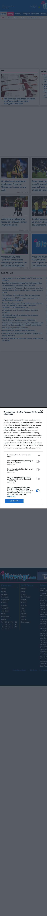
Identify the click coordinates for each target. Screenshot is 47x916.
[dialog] (23, 458)
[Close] (42, 412)
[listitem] (23, 455)
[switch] (38, 461)
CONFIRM (14, 501)
